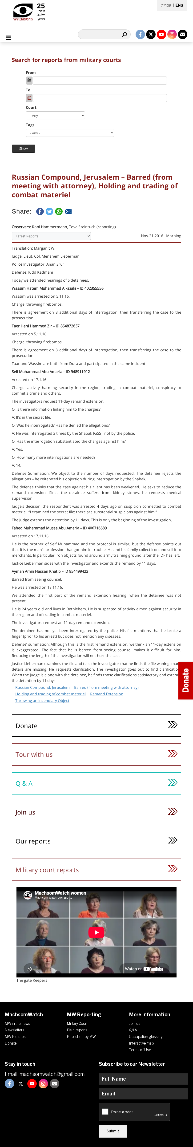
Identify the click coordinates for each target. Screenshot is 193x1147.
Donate (26, 725)
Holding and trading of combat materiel (50, 694)
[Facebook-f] (140, 34)
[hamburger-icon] (11, 38)
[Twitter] (49, 211)
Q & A (24, 783)
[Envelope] (182, 34)
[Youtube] (161, 34)
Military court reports (47, 869)
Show (23, 148)
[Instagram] (172, 34)
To (28, 90)
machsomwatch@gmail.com (52, 1074)
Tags (30, 124)
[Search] (124, 34)
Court (31, 107)
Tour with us (34, 754)
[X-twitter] (151, 34)
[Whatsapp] (59, 211)
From (31, 72)
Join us (25, 812)
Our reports (33, 841)
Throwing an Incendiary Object (42, 700)
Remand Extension (106, 694)
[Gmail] (68, 211)
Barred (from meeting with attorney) (106, 687)
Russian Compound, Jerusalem (42, 687)
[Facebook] (40, 211)
